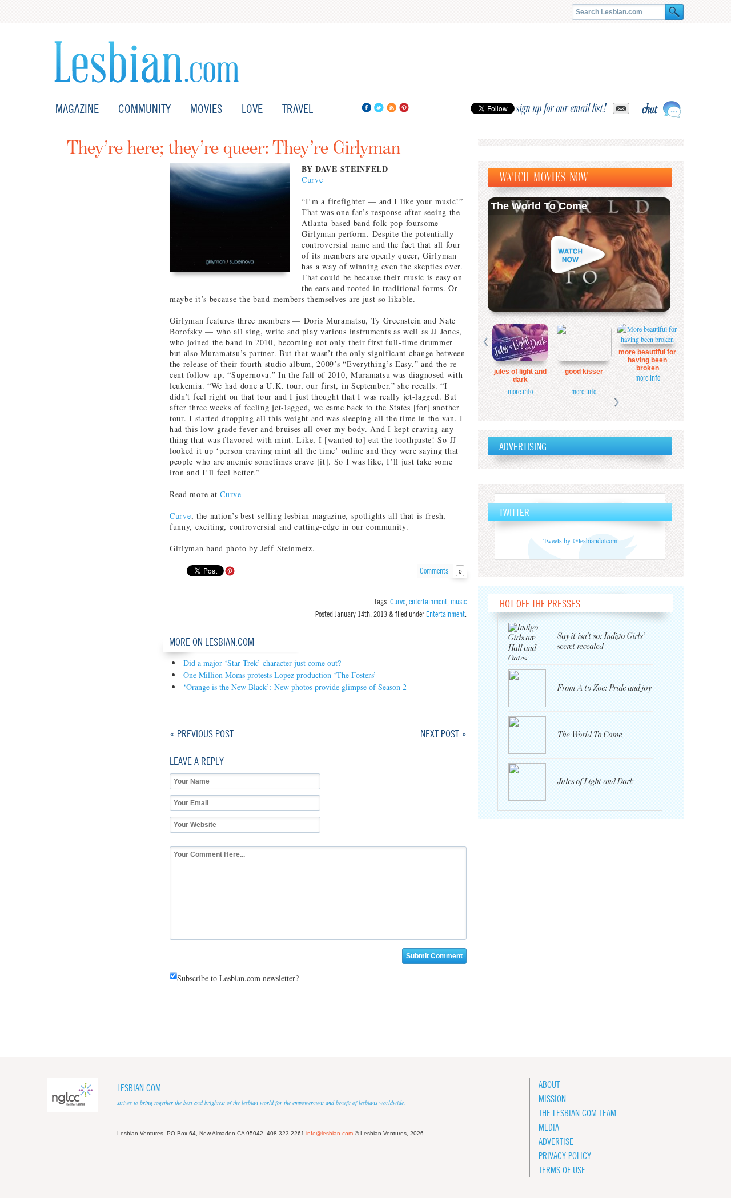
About (549, 1084)
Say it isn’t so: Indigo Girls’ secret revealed (601, 641)
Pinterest (404, 107)
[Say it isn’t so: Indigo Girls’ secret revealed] (532, 641)
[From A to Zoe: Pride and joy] (532, 688)
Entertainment (445, 614)
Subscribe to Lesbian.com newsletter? (238, 978)
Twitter (379, 107)
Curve (312, 179)
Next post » (443, 734)
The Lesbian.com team (577, 1113)
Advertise (556, 1141)
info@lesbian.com (329, 1133)
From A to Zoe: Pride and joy (604, 688)
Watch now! (579, 254)
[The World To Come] (532, 735)
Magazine (77, 109)
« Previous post (202, 734)
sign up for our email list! (561, 108)
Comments (441, 570)
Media (549, 1127)
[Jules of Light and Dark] (532, 782)
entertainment (428, 601)
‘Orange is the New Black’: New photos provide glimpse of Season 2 (295, 686)
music (459, 601)
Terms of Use (562, 1170)
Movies (206, 109)
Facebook (366, 107)
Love (252, 109)
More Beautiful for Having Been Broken (647, 360)
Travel (297, 109)
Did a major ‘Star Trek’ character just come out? (262, 663)
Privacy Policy (565, 1156)
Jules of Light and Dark (520, 376)
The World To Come (539, 206)
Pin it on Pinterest (230, 571)
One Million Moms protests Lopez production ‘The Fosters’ (279, 674)
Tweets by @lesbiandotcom (580, 540)
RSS (391, 107)
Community (144, 109)
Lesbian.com (146, 62)
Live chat (661, 109)
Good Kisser (584, 372)
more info (520, 391)
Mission (552, 1099)
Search (674, 12)
